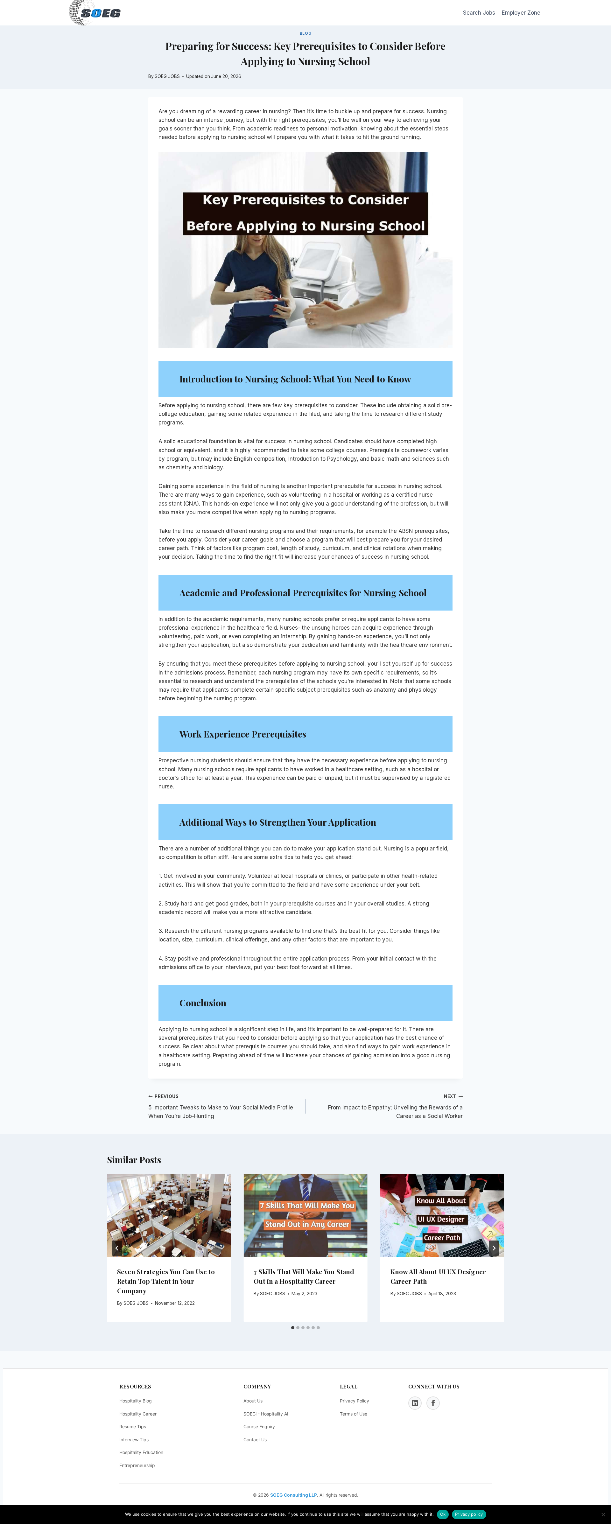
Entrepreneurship (137, 1465)
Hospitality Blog (135, 1400)
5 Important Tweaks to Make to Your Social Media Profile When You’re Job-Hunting (220, 1106)
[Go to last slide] (117, 1248)
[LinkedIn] (415, 1403)
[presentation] (169, 1215)
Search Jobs (479, 13)
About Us (253, 1400)
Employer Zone (521, 13)
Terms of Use (353, 1413)
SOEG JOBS (136, 1303)
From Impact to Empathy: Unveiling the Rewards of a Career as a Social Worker (395, 1106)
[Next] (494, 1248)
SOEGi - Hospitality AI (265, 1413)
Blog (305, 33)
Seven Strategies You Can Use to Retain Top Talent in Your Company (166, 1281)
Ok (443, 1514)
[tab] (292, 1327)
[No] (603, 1514)
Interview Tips (134, 1439)
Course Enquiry (259, 1426)
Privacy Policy (354, 1400)
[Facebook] (433, 1403)
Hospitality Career (138, 1413)
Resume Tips (132, 1426)
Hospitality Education (141, 1452)
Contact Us (255, 1439)
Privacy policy (469, 1514)
